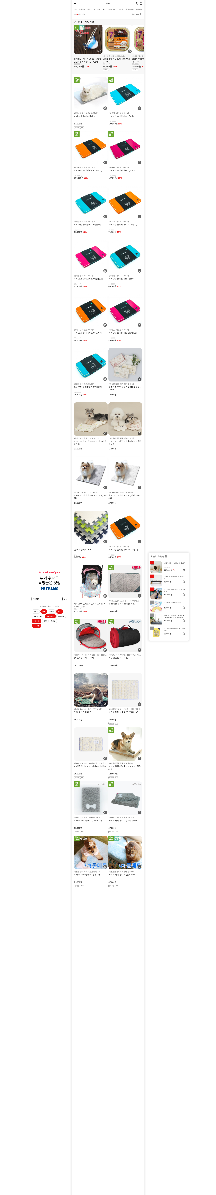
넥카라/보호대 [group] (140, 9)
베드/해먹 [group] (97, 9)
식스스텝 (36, 626)
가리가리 (36, 621)
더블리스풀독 (38, 616)
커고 (59, 611)
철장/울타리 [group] (130, 9)
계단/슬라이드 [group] (112, 9)
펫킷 (45, 621)
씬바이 (52, 611)
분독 (43, 611)
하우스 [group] (89, 9)
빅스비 (36, 611)
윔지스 (53, 621)
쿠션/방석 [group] (82, 9)
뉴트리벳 (61, 616)
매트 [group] (104, 9)
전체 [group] (75, 9)
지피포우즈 (50, 616)
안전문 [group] (121, 9)
